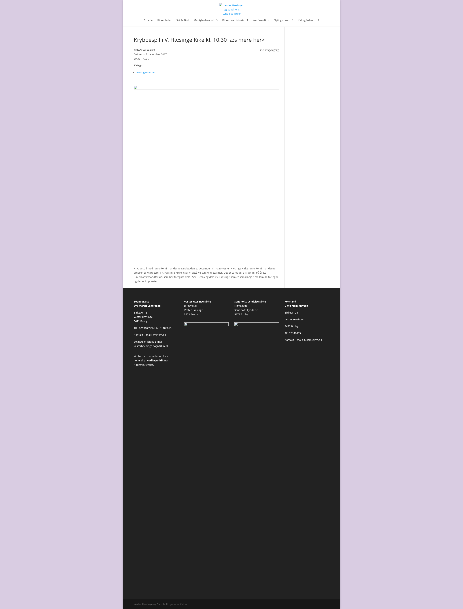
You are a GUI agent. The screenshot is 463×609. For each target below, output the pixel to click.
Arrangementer (145, 72)
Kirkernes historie (233, 20)
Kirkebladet (164, 20)
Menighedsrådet (204, 20)
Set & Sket (182, 20)
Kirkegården (305, 20)
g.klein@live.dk (313, 340)
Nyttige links (282, 20)
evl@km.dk (159, 334)
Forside (148, 20)
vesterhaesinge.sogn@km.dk (151, 346)
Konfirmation (261, 20)
